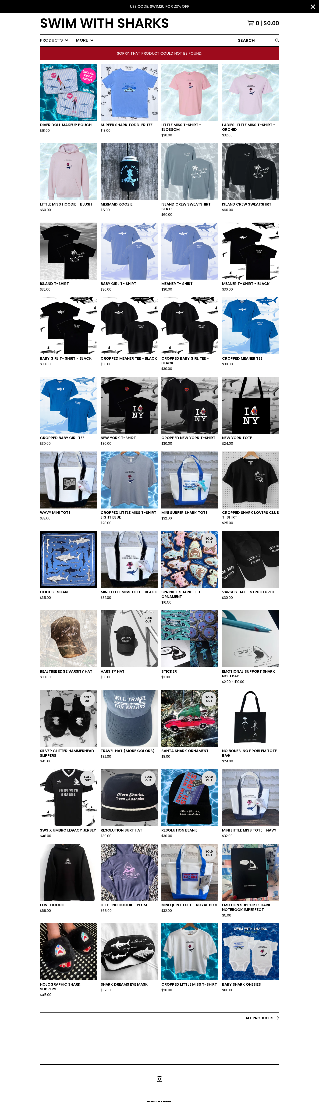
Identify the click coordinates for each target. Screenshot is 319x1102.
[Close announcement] (313, 6)
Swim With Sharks (104, 23)
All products (259, 1018)
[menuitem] (54, 40)
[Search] (277, 40)
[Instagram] (159, 1079)
